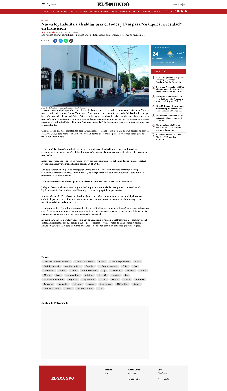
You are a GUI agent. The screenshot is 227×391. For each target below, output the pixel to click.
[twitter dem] (171, 11)
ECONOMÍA (83, 11)
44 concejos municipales (108, 266)
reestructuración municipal (53, 279)
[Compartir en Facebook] (55, 41)
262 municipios (122, 284)
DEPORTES (123, 11)
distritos (136, 284)
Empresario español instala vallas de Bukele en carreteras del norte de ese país (169, 127)
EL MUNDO (104, 11)
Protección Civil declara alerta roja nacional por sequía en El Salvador (169, 118)
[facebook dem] (182, 11)
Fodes (125, 266)
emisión (115, 279)
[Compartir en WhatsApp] (66, 41)
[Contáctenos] (135, 386)
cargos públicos (88, 279)
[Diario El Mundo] (113, 6)
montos (62, 271)
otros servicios (105, 284)
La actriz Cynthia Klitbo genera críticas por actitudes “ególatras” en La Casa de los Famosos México (170, 80)
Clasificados (163, 373)
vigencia (68, 288)
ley (126, 275)
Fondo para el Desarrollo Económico (56, 262)
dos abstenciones (73, 275)
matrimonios (63, 284)
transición (89, 266)
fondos (73, 271)
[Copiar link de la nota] (71, 41)
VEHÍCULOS (55, 11)
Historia (108, 373)
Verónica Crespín (48, 32)
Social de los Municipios (84, 262)
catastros (90, 284)
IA (138, 11)
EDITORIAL (64, 11)
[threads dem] (168, 11)
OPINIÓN (114, 11)
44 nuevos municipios (51, 288)
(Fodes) (102, 262)
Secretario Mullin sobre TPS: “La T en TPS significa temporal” (169, 137)
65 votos (47, 275)
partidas (127, 279)
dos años (130, 271)
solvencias (77, 284)
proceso (143, 271)
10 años (103, 279)
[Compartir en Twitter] (61, 41)
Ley (104, 271)
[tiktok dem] (175, 11)
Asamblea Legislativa (72, 266)
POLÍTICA (74, 11)
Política (44, 20)
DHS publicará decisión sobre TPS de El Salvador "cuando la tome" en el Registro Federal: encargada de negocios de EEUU (169, 99)
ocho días (89, 275)
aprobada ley (116, 271)
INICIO (46, 11)
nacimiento (140, 279)
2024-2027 (102, 275)
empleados (73, 279)
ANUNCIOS (157, 11)
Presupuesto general (85, 288)
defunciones (48, 284)
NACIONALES (94, 11)
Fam (135, 266)
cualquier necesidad (89, 271)
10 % (100, 288)
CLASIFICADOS (146, 11)
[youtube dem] (178, 11)
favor (58, 275)
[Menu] (43, 4)
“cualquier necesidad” (51, 266)
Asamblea (115, 275)
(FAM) (137, 262)
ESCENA (132, 11)
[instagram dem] (187, 11)
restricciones (48, 271)
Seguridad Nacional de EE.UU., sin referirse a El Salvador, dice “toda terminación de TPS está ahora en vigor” (170, 89)
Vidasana (132, 373)
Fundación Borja (135, 379)
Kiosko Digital (163, 379)
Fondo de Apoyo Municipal (120, 262)
